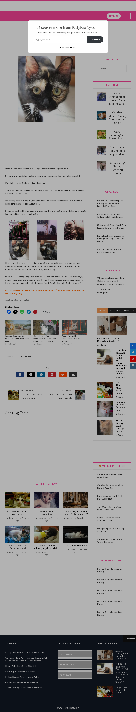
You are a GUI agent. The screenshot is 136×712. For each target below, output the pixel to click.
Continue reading (68, 47)
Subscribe (95, 39)
